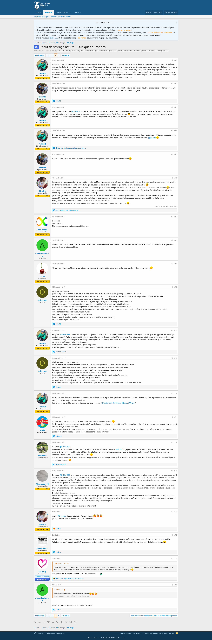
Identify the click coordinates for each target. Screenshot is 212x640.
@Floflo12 (120, 449)
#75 (175, 443)
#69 (175, 263)
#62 (175, 84)
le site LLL (53, 38)
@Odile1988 (65, 334)
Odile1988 (42, 300)
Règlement (137, 633)
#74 (175, 417)
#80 (175, 585)
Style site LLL (41, 633)
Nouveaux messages (41, 16)
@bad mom (107, 403)
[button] (70, 12)
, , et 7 (67, 210)
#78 (175, 535)
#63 (175, 107)
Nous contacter (125, 633)
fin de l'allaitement (148, 51)
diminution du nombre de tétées (129, 51)
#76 (175, 471)
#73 (175, 394)
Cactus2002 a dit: (60, 563)
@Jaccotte (75, 111)
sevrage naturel (162, 51)
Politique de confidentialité (153, 633)
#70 (175, 287)
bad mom (42, 229)
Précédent (40, 55)
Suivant (64, 55)
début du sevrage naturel (107, 51)
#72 (175, 358)
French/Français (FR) (56, 633)
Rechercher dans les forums (61, 16)
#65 (175, 154)
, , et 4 (70, 578)
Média (76, 12)
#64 (175, 131)
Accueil (38, 12)
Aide (165, 633)
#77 (175, 511)
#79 (175, 559)
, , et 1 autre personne (70, 148)
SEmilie (37, 50)
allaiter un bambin (63, 51)
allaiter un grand (77, 51)
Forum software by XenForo (106, 638)
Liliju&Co (42, 455)
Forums (48, 12)
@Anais (131, 403)
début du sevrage (91, 51)
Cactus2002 (42, 548)
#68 (175, 240)
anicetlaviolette (42, 254)
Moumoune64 (42, 484)
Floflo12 (42, 73)
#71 (175, 330)
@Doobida (61, 516)
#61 (175, 60)
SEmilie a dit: (58, 590)
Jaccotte (42, 96)
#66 (175, 178)
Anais (42, 430)
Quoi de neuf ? (62, 12)
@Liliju (124, 403)
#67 (175, 217)
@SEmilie (117, 403)
